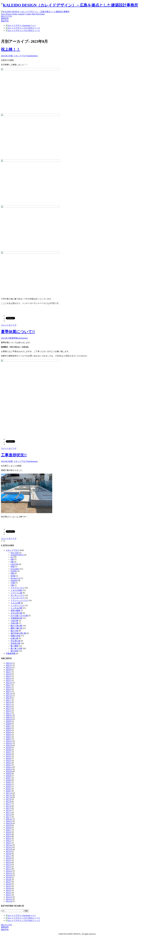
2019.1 (8, 765)
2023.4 (8, 674)
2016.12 (9, 819)
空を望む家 (15, 641)
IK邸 (13, 566)
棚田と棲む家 (16, 628)
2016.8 (8, 828)
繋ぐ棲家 (14, 646)
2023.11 (9, 667)
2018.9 (8, 773)
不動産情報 (10, 653)
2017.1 (8, 817)
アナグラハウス (17, 588)
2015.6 (8, 858)
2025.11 (9, 665)
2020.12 (9, 715)
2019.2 (8, 763)
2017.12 (9, 793)
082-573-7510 (6, 16)
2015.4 (8, 862)
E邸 (11, 56)
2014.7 (8, 882)
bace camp (15, 553)
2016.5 (8, 834)
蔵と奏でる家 (16, 648)
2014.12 (9, 871)
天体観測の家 (16, 618)
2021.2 (8, 711)
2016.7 (8, 830)
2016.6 (8, 832)
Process (9, 14)
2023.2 (8, 678)
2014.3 (8, 890)
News (3, 14)
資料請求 (5, 18)
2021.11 (9, 696)
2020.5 (8, 730)
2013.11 (9, 899)
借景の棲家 (15, 610)
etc (12, 557)
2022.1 (8, 691)
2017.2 (8, 815)
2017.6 (8, 806)
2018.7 (8, 778)
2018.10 (9, 771)
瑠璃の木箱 (15, 636)
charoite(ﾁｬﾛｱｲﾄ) (17, 555)
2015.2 (8, 867)
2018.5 (8, 782)
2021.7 (8, 700)
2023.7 (8, 672)
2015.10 (9, 849)
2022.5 (8, 687)
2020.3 (8, 734)
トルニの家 (15, 603)
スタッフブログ (20, 56)
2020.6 (8, 728)
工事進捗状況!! (14, 455)
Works (14, 14)
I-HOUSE (14, 564)
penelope (14, 580)
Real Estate (40, 14)
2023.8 (8, 670)
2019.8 (8, 750)
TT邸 (13, 583)
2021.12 (9, 693)
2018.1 (8, 791)
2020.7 (8, 726)
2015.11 (9, 847)
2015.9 (8, 851)
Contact (28, 14)
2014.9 (8, 877)
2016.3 (8, 838)
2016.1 (8, 843)
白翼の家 (14, 638)
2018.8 (8, 776)
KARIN (14, 571)
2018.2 (8, 789)
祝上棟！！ (10, 49)
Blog (34, 14)
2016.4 (8, 836)
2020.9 (8, 721)
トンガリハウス (17, 605)
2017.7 (8, 804)
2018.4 (8, 784)
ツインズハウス (17, 598)
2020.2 (8, 737)
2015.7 (8, 856)
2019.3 (8, 760)
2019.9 (8, 747)
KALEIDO (15, 569)
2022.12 (9, 683)
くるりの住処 (16, 590)
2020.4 (8, 732)
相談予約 (5, 21)
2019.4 (8, 758)
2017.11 (9, 795)
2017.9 (8, 799)
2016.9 (8, 825)
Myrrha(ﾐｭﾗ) (15, 578)
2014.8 (8, 880)
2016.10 (9, 823)
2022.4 (8, 689)
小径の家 (14, 621)
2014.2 (8, 893)
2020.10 (9, 719)
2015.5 (8, 860)
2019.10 (9, 745)
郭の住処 (14, 651)
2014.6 (8, 884)
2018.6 (8, 780)
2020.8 (8, 724)
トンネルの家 (16, 608)
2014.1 (8, 895)
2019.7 (8, 752)
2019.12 (9, 741)
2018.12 (9, 767)
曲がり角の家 (16, 626)
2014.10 (9, 875)
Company (21, 14)
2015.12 (9, 845)
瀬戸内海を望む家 (18, 633)
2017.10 (9, 797)
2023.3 (8, 676)
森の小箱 (14, 631)
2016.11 (9, 821)
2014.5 (8, 886)
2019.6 (8, 754)
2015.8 (8, 854)
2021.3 (8, 709)
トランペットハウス (19, 600)
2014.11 (9, 873)
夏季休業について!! (18, 331)
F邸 (12, 562)
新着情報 (13, 338)
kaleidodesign (32, 56)
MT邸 (13, 576)
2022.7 (8, 685)
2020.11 (9, 717)
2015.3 (8, 864)
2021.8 (8, 698)
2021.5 (8, 704)
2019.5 (8, 756)
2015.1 (8, 869)
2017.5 (8, 808)
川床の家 (14, 623)
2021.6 (8, 702)
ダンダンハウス (17, 595)
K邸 (12, 573)
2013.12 (9, 897)
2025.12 (9, 663)
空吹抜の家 (15, 643)
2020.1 (8, 739)
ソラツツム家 (16, 593)
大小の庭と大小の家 (19, 616)
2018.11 (9, 769)
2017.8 (8, 802)
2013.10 (9, 901)
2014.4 (8, 888)
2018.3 (8, 786)
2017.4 (8, 810)
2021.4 (8, 706)
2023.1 (8, 680)
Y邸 (12, 585)
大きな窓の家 (16, 613)
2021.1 (8, 713)
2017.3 (8, 812)
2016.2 (8, 841)
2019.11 (9, 743)
